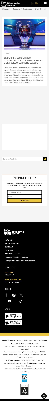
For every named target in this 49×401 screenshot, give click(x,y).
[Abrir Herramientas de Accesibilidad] (44, 396)
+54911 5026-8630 (12, 282)
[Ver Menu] (45, 3)
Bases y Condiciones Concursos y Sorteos (20, 260)
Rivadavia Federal (13, 254)
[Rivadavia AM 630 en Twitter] (23, 295)
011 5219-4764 (10, 275)
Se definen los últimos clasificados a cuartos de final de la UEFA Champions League (23, 60)
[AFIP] (24, 378)
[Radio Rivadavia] (14, 231)
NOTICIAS (7, 53)
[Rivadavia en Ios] (13, 323)
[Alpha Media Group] (24, 389)
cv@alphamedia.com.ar (24, 366)
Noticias (9, 247)
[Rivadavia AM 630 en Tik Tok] (21, 301)
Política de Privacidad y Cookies (16, 257)
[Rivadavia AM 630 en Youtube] (9, 301)
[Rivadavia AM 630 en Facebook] (7, 295)
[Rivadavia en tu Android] (13, 316)
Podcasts (9, 250)
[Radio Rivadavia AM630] (10, 4)
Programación (12, 243)
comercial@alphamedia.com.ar (15, 363)
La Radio (8, 240)
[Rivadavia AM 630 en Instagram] (15, 295)
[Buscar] (45, 159)
